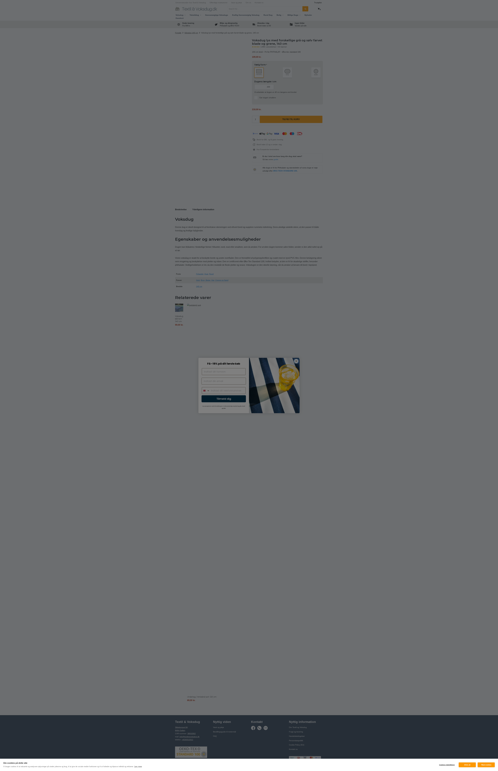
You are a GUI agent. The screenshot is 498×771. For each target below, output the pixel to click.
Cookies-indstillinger (447, 765)
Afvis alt (467, 765)
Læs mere (138, 767)
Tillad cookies (486, 765)
